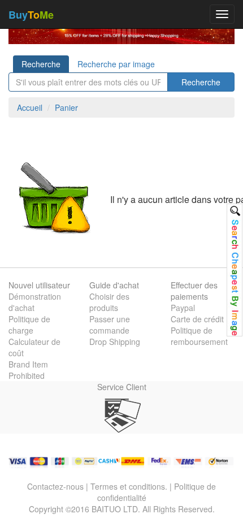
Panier (66, 107)
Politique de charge (29, 324)
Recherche (40, 64)
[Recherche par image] (234, 270)
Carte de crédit (197, 319)
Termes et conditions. (128, 486)
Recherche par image (116, 64)
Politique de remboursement (199, 336)
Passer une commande (109, 324)
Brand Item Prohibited (28, 369)
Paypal (183, 307)
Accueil (29, 107)
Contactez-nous (55, 486)
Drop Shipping (114, 341)
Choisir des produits (109, 302)
